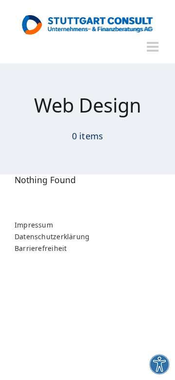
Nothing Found (45, 180)
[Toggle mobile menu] (153, 47)
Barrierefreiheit (41, 248)
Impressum (34, 224)
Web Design (87, 105)
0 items (87, 136)
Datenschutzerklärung (52, 236)
